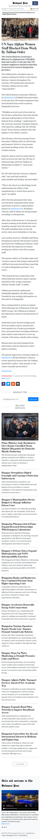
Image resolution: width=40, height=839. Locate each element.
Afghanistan (9, 98)
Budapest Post (20, 3)
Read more (6, 378)
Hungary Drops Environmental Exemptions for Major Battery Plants (18, 13)
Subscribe (33, 399)
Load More (20, 764)
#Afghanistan (7, 371)
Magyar (35, 9)
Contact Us (30, 833)
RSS (5, 827)
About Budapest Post (9, 835)
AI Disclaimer (22, 835)
